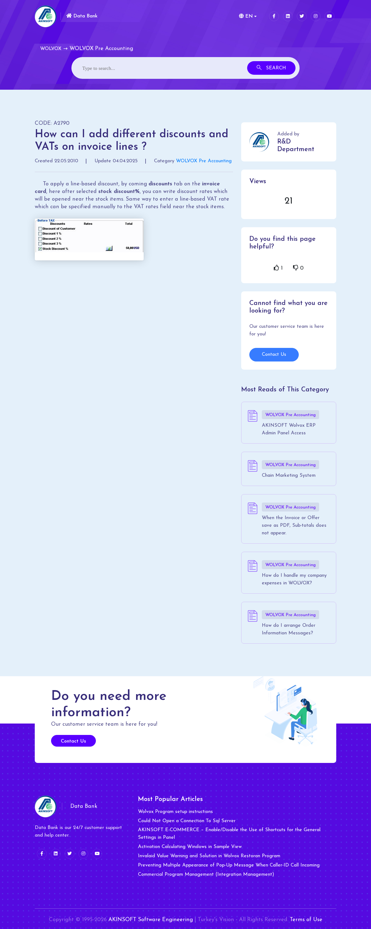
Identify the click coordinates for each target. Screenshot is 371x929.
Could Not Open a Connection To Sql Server (186, 821)
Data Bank (85, 16)
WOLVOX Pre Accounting (204, 161)
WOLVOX (50, 48)
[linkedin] (288, 16)
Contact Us (274, 354)
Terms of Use (306, 919)
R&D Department (295, 146)
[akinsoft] (45, 806)
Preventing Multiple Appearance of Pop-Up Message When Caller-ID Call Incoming (229, 865)
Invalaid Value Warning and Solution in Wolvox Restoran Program (209, 856)
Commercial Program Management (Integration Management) (206, 874)
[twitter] (302, 16)
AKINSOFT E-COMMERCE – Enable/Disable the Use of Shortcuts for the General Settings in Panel (229, 834)
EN (248, 16)
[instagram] (315, 16)
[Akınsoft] (45, 16)
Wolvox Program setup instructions (175, 811)
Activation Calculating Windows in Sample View (190, 846)
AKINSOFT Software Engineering (150, 919)
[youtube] (329, 16)
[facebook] (274, 16)
